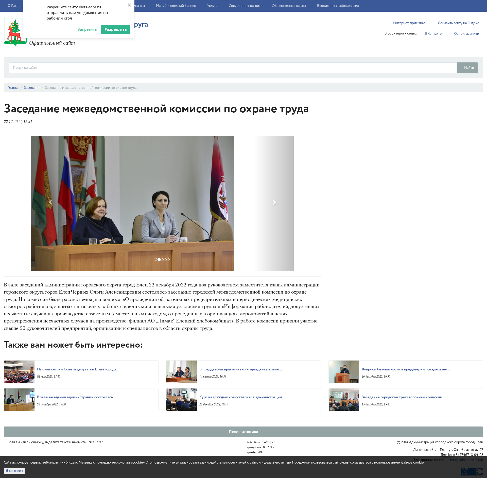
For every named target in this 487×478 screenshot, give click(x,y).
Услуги (212, 5)
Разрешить (116, 29)
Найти (468, 67)
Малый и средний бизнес (176, 5)
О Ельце (14, 5)
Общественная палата (289, 5)
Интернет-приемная (408, 23)
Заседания (32, 87)
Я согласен (14, 470)
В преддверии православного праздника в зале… (240, 369)
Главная (13, 87)
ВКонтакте (433, 33)
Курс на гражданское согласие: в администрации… (242, 397)
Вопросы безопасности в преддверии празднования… (407, 369)
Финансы (138, 5)
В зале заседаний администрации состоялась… (76, 397)
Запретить (87, 29)
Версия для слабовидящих (337, 5)
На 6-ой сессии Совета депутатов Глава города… (78, 369)
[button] (50, 203)
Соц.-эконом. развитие (246, 5)
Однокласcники (466, 33)
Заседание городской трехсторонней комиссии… (404, 397)
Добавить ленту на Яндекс (458, 23)
